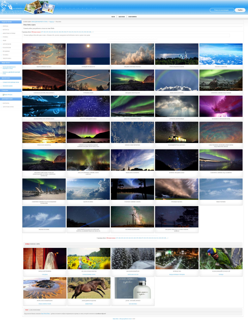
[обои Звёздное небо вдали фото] (132, 80)
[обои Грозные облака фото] (176, 189)
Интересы (6, 29)
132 (80, 32)
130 (85, 32)
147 (42, 32)
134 (75, 32)
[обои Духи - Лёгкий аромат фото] (133, 288)
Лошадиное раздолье (89, 300)
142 (55, 32)
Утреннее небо (88, 93)
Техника (5, 55)
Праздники (6, 51)
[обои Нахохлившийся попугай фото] (221, 258)
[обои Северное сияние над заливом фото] (221, 160)
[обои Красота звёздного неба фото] (88, 106)
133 (77, 32)
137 (67, 32)
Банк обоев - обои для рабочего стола (122, 318)
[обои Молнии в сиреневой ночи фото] (221, 106)
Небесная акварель (44, 145)
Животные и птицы (9, 33)
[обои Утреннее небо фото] (88, 80)
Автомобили (7, 44)
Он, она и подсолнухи (88, 271)
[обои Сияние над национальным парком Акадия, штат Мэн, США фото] (88, 132)
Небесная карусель (176, 93)
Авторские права (8, 107)
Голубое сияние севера (132, 202)
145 (47, 32)
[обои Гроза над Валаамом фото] (176, 54)
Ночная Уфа (177, 271)
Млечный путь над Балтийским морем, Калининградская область (88, 230)
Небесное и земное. (132, 172)
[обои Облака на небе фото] (44, 216)
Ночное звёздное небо (176, 172)
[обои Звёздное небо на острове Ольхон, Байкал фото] (176, 216)
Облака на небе (44, 229)
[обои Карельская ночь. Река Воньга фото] (44, 80)
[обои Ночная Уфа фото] (177, 258)
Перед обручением (45, 271)
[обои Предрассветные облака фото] (132, 54)
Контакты (6, 103)
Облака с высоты (221, 66)
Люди (4, 40)
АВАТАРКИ (121, 16)
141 (57, 32)
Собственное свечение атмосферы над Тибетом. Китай (221, 145)
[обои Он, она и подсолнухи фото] (89, 258)
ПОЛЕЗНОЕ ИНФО (8, 86)
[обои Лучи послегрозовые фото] (176, 106)
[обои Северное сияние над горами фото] (221, 80)
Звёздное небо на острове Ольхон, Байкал (176, 230)
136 (70, 32)
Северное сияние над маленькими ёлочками (44, 202)
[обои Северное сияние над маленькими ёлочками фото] (44, 189)
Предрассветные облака (132, 66)
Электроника (7, 58)
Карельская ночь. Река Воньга (44, 93)
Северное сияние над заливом (221, 172)
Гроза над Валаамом (176, 66)
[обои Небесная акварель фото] (44, 132)
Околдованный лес (133, 271)
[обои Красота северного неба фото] (132, 106)
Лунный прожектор (88, 66)
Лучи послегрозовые (176, 119)
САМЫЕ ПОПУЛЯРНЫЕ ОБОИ (11, 82)
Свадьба (45, 274)
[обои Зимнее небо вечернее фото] (132, 132)
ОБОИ (113, 16)
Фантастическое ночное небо (44, 119)
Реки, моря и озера (45, 304)
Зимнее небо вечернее (132, 145)
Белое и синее (88, 202)
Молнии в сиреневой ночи (221, 119)
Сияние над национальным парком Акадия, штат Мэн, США (88, 145)
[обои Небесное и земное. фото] (132, 160)
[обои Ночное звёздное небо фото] (176, 160)
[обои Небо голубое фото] (221, 189)
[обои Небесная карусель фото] (176, 80)
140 (60, 32)
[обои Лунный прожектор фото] (88, 54)
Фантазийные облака (44, 66)
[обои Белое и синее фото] (88, 189)
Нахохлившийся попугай (221, 271)
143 (52, 32)
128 (90, 32)
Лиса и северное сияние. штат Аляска (88, 173)
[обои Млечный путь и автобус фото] (176, 132)
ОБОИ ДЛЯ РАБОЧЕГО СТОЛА (39, 21)
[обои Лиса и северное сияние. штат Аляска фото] (88, 160)
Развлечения (7, 47)
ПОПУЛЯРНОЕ (132, 16)
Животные (89, 304)
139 (62, 32)
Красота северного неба (132, 119)
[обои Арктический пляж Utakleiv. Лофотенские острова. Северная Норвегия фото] (44, 160)
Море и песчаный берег (45, 300)
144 (49, 32)
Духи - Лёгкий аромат (133, 300)
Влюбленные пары (89, 274)
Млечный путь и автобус (176, 145)
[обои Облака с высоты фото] (221, 54)
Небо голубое (221, 202)
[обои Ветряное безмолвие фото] (132, 216)
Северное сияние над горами (221, 93)
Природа (5, 26)
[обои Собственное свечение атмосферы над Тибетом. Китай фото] (221, 132)
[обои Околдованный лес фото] (133, 258)
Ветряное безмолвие (132, 229)
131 (82, 32)
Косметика (133, 304)
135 (72, 32)
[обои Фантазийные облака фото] (44, 54)
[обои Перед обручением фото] (44, 258)
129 (87, 32)
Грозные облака (176, 202)
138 (65, 32)
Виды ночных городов (177, 274)
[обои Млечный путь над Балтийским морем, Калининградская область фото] (88, 216)
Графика (5, 37)
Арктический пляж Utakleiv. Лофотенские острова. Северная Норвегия (44, 174)
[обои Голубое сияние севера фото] (132, 189)
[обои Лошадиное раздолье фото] (89, 288)
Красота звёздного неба (88, 119)
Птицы (221, 274)
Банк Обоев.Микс (45, 313)
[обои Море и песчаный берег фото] (44, 288)
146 (44, 32)
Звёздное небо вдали (132, 93)
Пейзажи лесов (133, 274)
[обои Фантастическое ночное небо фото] (44, 106)
